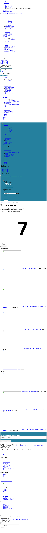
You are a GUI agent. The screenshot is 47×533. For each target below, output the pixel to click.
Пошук (17, 193)
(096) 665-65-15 (8, 5)
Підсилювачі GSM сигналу (9, 51)
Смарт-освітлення (6, 35)
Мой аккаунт (7, 202)
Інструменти (8, 29)
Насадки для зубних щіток (13, 44)
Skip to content (11, 1)
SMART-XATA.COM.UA (6, 481)
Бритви (6, 45)
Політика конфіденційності (8, 478)
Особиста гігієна (7, 41)
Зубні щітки (7, 42)
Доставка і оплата (6, 119)
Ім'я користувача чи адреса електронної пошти (10, 211)
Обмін (5, 197)
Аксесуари (10, 23)
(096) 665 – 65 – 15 (4, 61)
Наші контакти (6, 120)
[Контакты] (3, 179)
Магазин (5, 10)
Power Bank (7, 30)
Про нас (4, 117)
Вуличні (9, 20)
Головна (5, 195)
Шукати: (2, 193)
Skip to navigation (4, 1)
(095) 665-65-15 (8, 7)
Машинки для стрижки (10, 46)
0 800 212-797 (6, 3)
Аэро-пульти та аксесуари (13, 40)
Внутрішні (10, 21)
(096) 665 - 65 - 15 (25, 445)
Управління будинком (8, 50)
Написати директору (7, 11)
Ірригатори (7, 48)
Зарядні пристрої (8, 33)
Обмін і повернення (7, 118)
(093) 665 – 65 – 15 (4, 62)
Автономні (10, 22)
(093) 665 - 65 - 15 (32, 445)
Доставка (6, 199)
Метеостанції (8, 28)
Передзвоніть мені (5, 441)
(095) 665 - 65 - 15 (40, 445)
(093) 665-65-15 (8, 6)
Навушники (7, 32)
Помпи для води (8, 34)
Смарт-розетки (7, 49)
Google (5, 53)
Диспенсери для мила (9, 27)
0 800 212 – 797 (3, 60)
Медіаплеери (5, 36)
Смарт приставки (11, 39)
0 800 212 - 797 (18, 445)
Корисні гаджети (7, 25)
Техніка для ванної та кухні (8, 469)
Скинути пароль (4, 246)
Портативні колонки (9, 26)
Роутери (5, 52)
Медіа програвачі (6, 464)
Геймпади (6, 54)
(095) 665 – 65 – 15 (4, 63)
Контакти (6, 200)
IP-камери (6, 16)
